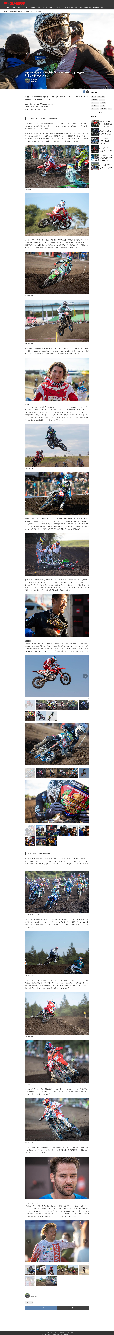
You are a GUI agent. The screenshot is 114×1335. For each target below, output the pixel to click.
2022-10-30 (34, 80)
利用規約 (43, 1332)
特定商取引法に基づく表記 (66, 1332)
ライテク (102, 102)
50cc (109, 109)
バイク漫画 (94, 99)
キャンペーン (95, 102)
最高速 (102, 105)
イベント (101, 99)
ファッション (95, 109)
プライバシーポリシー (52, 1332)
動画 (99, 96)
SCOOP (94, 96)
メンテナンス (95, 105)
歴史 (103, 96)
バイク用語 (103, 109)
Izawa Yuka (34, 81)
